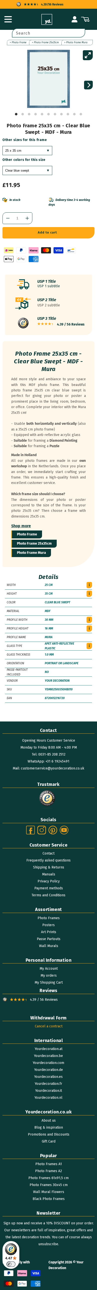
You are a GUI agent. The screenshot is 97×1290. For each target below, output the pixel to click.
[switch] (10, 1264)
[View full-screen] (88, 55)
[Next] (88, 85)
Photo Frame (27, 534)
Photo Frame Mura (31, 553)
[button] (7, 19)
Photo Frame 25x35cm (34, 543)
